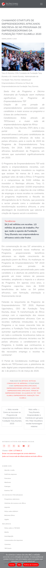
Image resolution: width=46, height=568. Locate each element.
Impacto (7, 507)
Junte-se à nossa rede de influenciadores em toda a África (22, 456)
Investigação (8, 536)
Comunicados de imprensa (13, 540)
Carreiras (7, 544)
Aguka (6, 519)
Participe (7, 486)
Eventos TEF (8, 490)
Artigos (24, 381)
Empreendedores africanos (25, 386)
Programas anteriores (11, 499)
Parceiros (7, 478)
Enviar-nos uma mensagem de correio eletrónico (19, 453)
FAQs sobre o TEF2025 (12, 528)
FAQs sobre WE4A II (11, 511)
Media (6, 532)
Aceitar (12, 565)
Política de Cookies (31, 565)
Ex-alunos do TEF (29, 393)
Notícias (32, 381)
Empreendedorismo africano (18, 388)
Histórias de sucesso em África (15, 503)
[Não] (43, 560)
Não (19, 565)
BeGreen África (9, 515)
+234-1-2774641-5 (15, 450)
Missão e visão (9, 470)
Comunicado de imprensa (17, 383)
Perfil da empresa (10, 474)
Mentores (7, 482)
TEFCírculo (7, 548)
